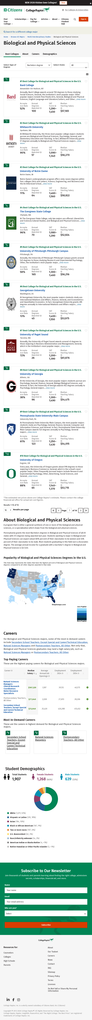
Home (6, 37)
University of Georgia (31, 374)
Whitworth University (31, 127)
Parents (7, 965)
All (72, 65)
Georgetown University (32, 290)
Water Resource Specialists (11, 692)
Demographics (50, 54)
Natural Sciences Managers (17, 645)
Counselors (8, 953)
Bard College (27, 85)
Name (7, 885)
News (50, 960)
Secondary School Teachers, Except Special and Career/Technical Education (49, 642)
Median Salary (30, 671)
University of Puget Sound (34, 334)
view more (81, 99)
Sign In (83, 19)
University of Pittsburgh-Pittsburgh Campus (44, 251)
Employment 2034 (76, 671)
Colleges (7, 957)
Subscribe (46, 925)
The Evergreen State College (35, 211)
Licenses (51, 984)
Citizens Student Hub (65, 21)
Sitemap (51, 972)
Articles (44, 19)
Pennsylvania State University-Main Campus (44, 415)
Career (7, 670)
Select (8, 914)
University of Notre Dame (34, 171)
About (25, 54)
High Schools (9, 961)
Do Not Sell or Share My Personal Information (62, 989)
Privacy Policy (54, 976)
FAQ (49, 968)
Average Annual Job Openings (44, 673)
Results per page (21, 509)
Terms (50, 980)
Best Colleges (12, 54)
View (63, 3)
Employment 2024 (60, 671)
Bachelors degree (35, 65)
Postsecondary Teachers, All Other (53, 645)
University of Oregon (31, 459)
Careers (35, 54)
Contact (51, 964)
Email (7, 896)
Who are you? (11, 908)
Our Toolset (53, 952)
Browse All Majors (18, 37)
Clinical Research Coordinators (11, 687)
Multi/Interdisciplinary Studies (39, 37)
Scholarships (20, 19)
